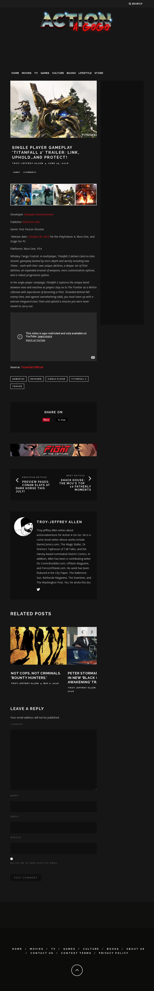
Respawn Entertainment (38, 214)
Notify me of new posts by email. (34, 863)
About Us (136, 949)
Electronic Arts (31, 222)
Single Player (56, 379)
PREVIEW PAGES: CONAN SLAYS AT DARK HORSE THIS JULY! (33, 486)
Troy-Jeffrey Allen (27, 163)
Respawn (36, 379)
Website (15, 837)
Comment (16, 724)
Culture (58, 73)
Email (14, 816)
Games (45, 73)
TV (36, 73)
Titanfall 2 (78, 379)
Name (14, 795)
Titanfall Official (32, 367)
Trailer (17, 386)
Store (98, 73)
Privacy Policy (114, 953)
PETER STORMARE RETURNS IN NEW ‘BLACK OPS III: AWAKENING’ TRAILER (93, 677)
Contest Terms (76, 953)
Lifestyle (85, 73)
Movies (26, 73)
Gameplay (18, 379)
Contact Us (42, 953)
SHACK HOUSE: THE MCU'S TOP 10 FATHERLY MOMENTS (75, 485)
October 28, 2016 (38, 236)
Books (71, 73)
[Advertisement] (77, 63)
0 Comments (29, 172)
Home (15, 73)
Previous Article (34, 477)
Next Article (75, 475)
